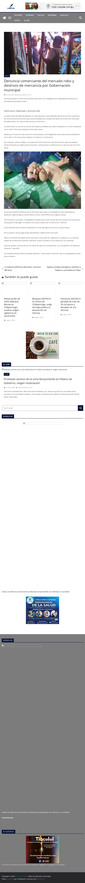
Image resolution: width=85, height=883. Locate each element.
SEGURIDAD (52, 15)
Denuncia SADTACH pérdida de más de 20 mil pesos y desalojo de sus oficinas (71, 304)
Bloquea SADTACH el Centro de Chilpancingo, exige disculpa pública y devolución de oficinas (42, 305)
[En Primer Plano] (4, 17)
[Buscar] (80, 408)
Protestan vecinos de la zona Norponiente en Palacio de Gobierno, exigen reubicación (38, 381)
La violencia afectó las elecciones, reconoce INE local (22, 268)
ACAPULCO (64, 15)
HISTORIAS (18, 15)
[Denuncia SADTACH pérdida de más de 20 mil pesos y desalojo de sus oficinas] (70, 283)
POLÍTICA (40, 15)
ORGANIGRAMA (7, 818)
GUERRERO (30, 15)
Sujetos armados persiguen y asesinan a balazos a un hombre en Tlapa (64, 268)
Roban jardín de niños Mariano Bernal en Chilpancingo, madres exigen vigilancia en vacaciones (12, 307)
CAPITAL (17, 20)
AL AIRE (27, 20)
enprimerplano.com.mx (24, 95)
